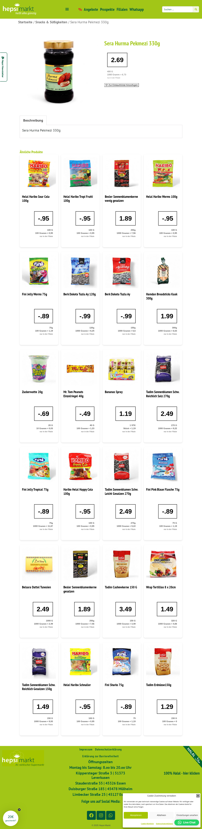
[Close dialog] (155, 347)
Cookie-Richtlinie (147, 823)
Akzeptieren (136, 815)
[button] (198, 795)
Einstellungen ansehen (187, 815)
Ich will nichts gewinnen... (130, 477)
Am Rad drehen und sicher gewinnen (130, 468)
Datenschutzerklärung (164, 823)
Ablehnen (161, 815)
